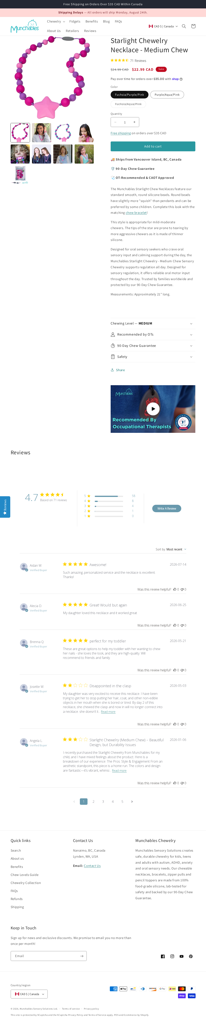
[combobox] (171, 549)
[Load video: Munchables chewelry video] (153, 409)
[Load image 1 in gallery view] (20, 132)
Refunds (17, 899)
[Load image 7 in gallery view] (63, 154)
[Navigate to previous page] (74, 801)
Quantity (116, 114)
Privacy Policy (75, 1014)
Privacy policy (91, 1008)
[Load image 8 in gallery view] (84, 154)
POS (116, 1014)
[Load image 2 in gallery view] (41, 132)
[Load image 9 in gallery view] (20, 175)
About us (17, 858)
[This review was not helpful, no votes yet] (182, 589)
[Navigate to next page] (132, 801)
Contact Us (92, 865)
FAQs (14, 891)
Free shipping (121, 133)
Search (16, 850)
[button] (55, 21)
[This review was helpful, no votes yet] (174, 589)
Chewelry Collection (26, 883)
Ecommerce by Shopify (136, 1014)
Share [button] (120, 370)
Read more (108, 712)
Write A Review (167, 508)
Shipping (17, 907)
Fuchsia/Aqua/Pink (130, 105)
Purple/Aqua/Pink (167, 94)
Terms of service (71, 1008)
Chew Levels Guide (25, 874)
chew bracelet (136, 212)
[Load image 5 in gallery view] (20, 154)
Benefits (17, 866)
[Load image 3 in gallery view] (63, 132)
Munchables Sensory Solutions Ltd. (39, 1008)
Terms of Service (97, 1014)
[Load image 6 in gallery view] (41, 154)
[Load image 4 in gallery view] (84, 132)
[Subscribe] (81, 956)
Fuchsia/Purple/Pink (129, 94)
